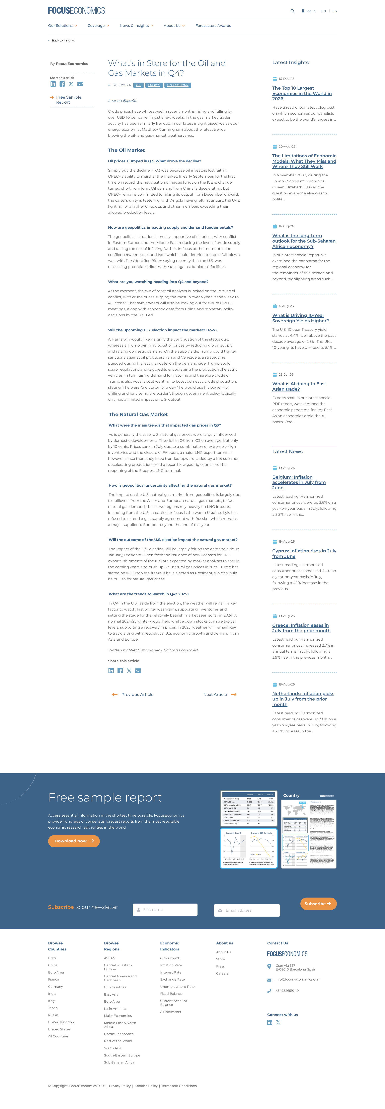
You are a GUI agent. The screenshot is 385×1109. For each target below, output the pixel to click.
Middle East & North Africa (120, 1025)
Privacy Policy (120, 1086)
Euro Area (56, 972)
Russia (53, 1015)
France (53, 979)
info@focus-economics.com (298, 979)
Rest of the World (118, 1041)
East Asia (111, 994)
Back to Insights (63, 40)
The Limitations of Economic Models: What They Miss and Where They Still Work (304, 161)
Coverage (96, 25)
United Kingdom (61, 1022)
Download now (71, 841)
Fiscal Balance (171, 994)
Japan (53, 1008)
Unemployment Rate (177, 987)
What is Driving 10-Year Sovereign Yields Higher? (300, 318)
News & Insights (134, 25)
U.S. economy (177, 85)
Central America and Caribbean (120, 978)
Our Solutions (60, 25)
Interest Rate (170, 972)
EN (323, 11)
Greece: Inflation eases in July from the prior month (301, 628)
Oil (138, 85)
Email (219, 900)
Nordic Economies (119, 1034)
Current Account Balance (173, 1003)
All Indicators (170, 1012)
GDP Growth (170, 958)
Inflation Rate (171, 965)
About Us (172, 25)
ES (335, 11)
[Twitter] (278, 1022)
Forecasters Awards (213, 25)
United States (59, 1029)
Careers (222, 973)
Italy (51, 1001)
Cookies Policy (146, 1086)
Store (220, 959)
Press (220, 966)
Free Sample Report (68, 100)
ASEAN (109, 958)
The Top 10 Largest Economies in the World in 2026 (302, 94)
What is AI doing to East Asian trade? (299, 386)
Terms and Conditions (179, 1086)
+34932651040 (287, 991)
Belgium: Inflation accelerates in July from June (299, 483)
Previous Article (137, 694)
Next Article (215, 694)
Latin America (115, 1009)
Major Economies (118, 1016)
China (53, 965)
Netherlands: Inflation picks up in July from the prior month (303, 699)
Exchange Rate (172, 979)
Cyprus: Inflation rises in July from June (304, 553)
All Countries (58, 1036)
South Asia (112, 1048)
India (52, 994)
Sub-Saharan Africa (119, 1062)
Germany (55, 987)
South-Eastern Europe (122, 1055)
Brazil (52, 958)
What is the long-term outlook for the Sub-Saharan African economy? (304, 241)
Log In (311, 11)
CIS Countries (115, 987)
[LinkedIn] (269, 1022)
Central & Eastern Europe (118, 967)
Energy (154, 85)
